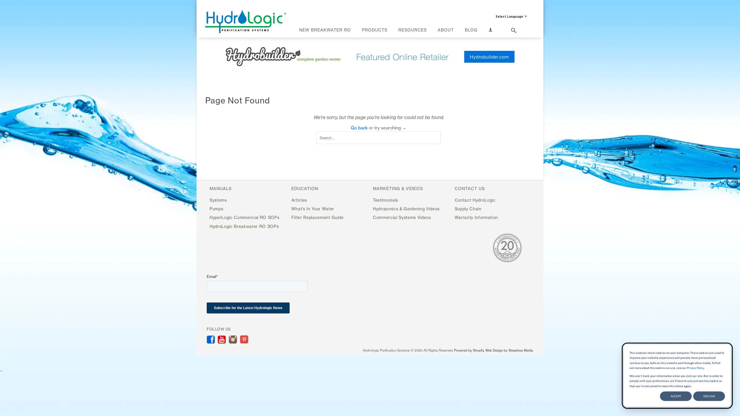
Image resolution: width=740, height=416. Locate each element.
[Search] (514, 31)
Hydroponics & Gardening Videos (406, 208)
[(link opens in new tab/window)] (370, 56)
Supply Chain (468, 208)
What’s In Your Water (312, 208)
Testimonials (385, 200)
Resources (412, 29)
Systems (218, 200)
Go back (359, 128)
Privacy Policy (695, 367)
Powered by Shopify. (469, 350)
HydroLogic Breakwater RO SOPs (244, 226)
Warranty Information (476, 217)
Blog (471, 29)
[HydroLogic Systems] (245, 21)
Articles (299, 200)
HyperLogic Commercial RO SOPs (244, 217)
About (446, 29)
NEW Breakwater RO (325, 29)
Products (374, 29)
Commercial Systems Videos (402, 217)
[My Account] (491, 31)
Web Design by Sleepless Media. (509, 350)
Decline (709, 396)
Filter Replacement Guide (317, 217)
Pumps (216, 208)
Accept (676, 396)
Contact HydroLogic (475, 200)
